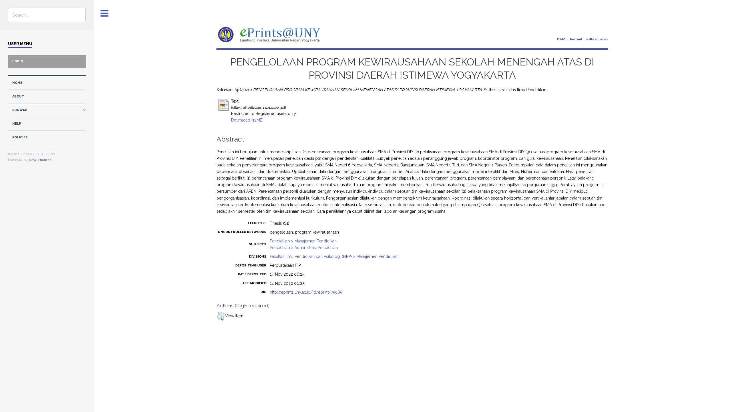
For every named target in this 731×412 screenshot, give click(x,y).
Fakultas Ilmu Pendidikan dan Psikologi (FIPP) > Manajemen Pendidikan (334, 256)
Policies (20, 137)
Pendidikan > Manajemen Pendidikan (303, 241)
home (17, 83)
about (18, 96)
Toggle (104, 13)
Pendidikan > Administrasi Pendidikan (304, 247)
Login (17, 61)
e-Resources (597, 39)
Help (16, 124)
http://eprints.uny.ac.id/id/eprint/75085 (306, 292)
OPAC (561, 39)
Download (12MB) (247, 120)
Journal (575, 39)
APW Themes (40, 160)
